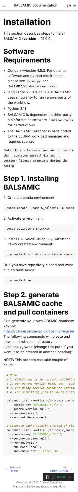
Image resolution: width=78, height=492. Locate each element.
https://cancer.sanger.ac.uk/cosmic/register (38, 331)
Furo (62, 486)
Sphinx (31, 486)
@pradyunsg (49, 486)
